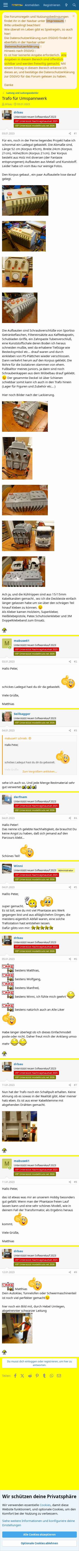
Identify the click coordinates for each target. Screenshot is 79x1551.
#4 (75, 818)
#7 (75, 1085)
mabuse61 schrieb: (16, 738)
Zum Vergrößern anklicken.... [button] (39, 771)
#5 (75, 887)
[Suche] (74, 5)
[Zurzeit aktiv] (10, 647)
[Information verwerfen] (73, 16)
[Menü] (5, 5)
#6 (75, 959)
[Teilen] (70, 133)
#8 (75, 1182)
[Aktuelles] (66, 5)
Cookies (45, 1505)
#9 (75, 1272)
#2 (75, 661)
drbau (8, 104)
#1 (75, 133)
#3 (75, 730)
